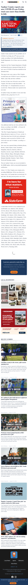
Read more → (9, 46)
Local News (7, 560)
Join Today (13, 583)
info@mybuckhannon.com (17, 573)
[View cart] (23, 2)
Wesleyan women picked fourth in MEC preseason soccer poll (12, 433)
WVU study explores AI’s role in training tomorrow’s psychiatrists (13, 537)
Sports (14, 560)
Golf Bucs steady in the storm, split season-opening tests (13, 363)
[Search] (25, 1)
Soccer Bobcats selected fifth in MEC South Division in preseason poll (13, 467)
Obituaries (21, 560)
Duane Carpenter (4, 342)
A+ (21, 35)
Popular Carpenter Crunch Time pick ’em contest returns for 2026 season (13, 502)
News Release (4, 516)
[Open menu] (2, 1)
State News (14, 563)
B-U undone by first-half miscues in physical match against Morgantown (14, 398)
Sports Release (4, 412)
